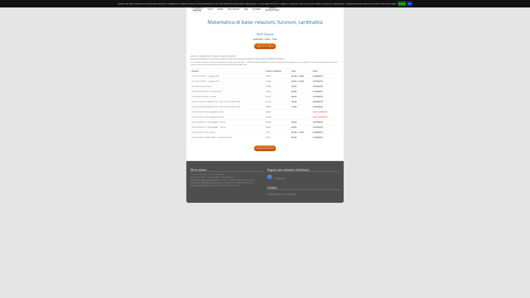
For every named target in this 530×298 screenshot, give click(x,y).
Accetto (402, 3)
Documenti (233, 8)
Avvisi (220, 8)
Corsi (210, 8)
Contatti (256, 8)
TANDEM (197, 9)
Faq (246, 8)
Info (409, 3)
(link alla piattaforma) (238, 64)
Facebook (279, 178)
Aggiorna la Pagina (265, 46)
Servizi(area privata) (272, 8)
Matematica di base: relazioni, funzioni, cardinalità (265, 22)
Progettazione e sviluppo (281, 194)
